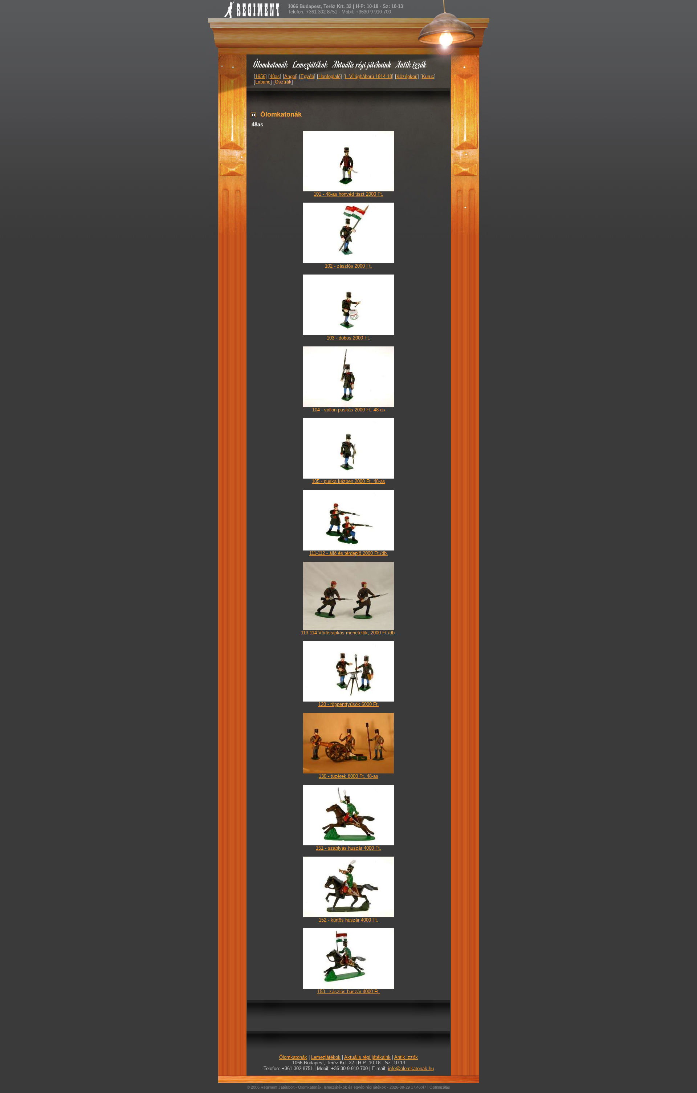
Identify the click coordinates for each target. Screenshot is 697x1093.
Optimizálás (439, 1087)
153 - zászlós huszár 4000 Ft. (348, 991)
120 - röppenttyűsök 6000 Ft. (348, 704)
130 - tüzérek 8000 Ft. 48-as (348, 776)
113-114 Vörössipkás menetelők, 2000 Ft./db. (348, 632)
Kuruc (428, 76)
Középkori (406, 76)
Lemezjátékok (310, 64)
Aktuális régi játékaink (362, 64)
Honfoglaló (329, 76)
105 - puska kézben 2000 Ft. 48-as (348, 481)
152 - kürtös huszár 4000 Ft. (348, 920)
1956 (260, 76)
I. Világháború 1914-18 (368, 76)
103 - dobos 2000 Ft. (348, 338)
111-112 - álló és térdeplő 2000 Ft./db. (348, 553)
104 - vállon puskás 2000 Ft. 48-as (348, 410)
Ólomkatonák (270, 64)
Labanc (262, 82)
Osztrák (283, 82)
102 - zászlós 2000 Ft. (348, 266)
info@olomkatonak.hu (411, 1068)
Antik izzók (412, 64)
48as (275, 76)
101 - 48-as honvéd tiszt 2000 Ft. (348, 194)
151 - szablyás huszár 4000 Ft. (348, 848)
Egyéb (307, 76)
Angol (290, 76)
